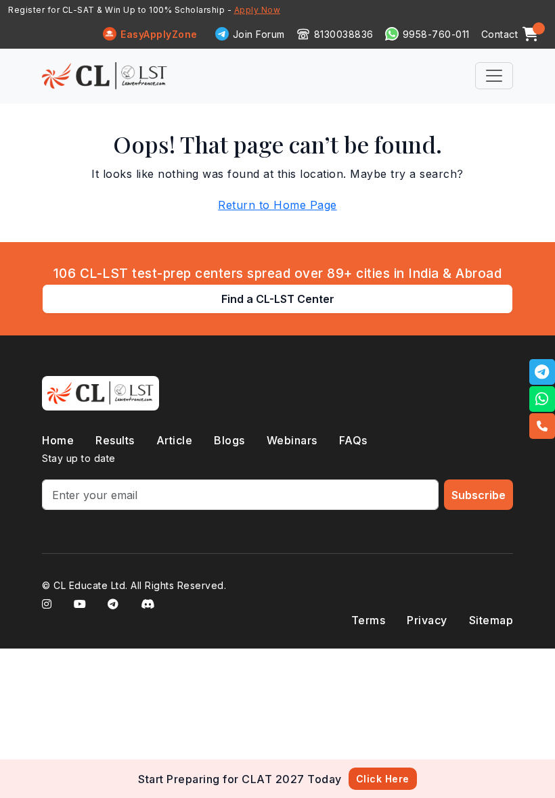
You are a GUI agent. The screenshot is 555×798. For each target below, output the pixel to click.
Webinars (292, 440)
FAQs (353, 440)
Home (58, 440)
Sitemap (491, 620)
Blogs (229, 440)
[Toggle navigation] (494, 75)
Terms (368, 620)
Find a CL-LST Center (277, 299)
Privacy (427, 620)
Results (115, 440)
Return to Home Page (277, 205)
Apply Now (257, 10)
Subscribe (478, 495)
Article (174, 440)
